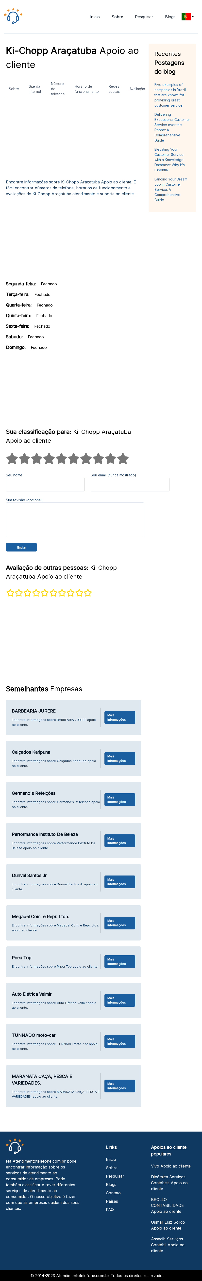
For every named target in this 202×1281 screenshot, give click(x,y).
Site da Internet (35, 89)
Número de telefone (58, 88)
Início (95, 16)
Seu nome (14, 475)
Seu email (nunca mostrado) (113, 475)
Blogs (170, 16)
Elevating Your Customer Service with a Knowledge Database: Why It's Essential (169, 159)
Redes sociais (114, 89)
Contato (113, 1192)
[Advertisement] (73, 140)
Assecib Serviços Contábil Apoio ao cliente (168, 1244)
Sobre (117, 16)
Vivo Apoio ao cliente (171, 1166)
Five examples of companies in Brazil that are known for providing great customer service (170, 94)
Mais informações (116, 717)
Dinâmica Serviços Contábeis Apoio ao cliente (169, 1182)
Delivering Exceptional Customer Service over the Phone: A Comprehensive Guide (172, 127)
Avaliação (137, 89)
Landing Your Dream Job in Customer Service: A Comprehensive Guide (170, 189)
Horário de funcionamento (87, 89)
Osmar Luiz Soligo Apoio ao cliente (168, 1225)
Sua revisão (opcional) (24, 500)
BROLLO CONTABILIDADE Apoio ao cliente (167, 1205)
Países (112, 1201)
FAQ (110, 1209)
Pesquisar (144, 16)
